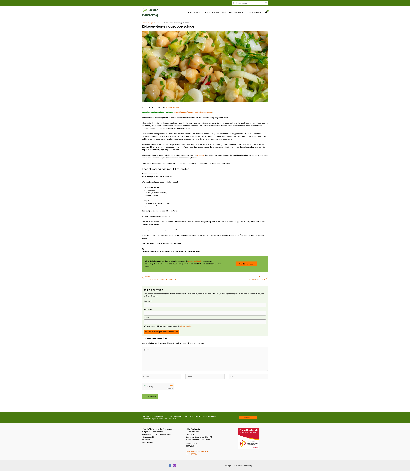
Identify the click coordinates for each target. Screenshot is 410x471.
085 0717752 (192, 454)
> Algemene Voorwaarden (152, 432)
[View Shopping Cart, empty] (266, 12)
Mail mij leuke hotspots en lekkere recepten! (161, 332)
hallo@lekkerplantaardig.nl (197, 451)
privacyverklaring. (186, 326)
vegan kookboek (194, 261)
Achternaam (148, 309)
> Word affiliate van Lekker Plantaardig (157, 429)
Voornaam (148, 301)
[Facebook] (170, 465)
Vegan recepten (155, 23)
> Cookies (146, 439)
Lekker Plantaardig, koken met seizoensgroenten (193, 112)
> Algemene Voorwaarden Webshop (156, 434)
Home (144, 23)
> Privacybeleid (148, 437)
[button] (244, 12)
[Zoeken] (266, 3)
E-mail (146, 318)
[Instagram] (174, 465)
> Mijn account (147, 442)
